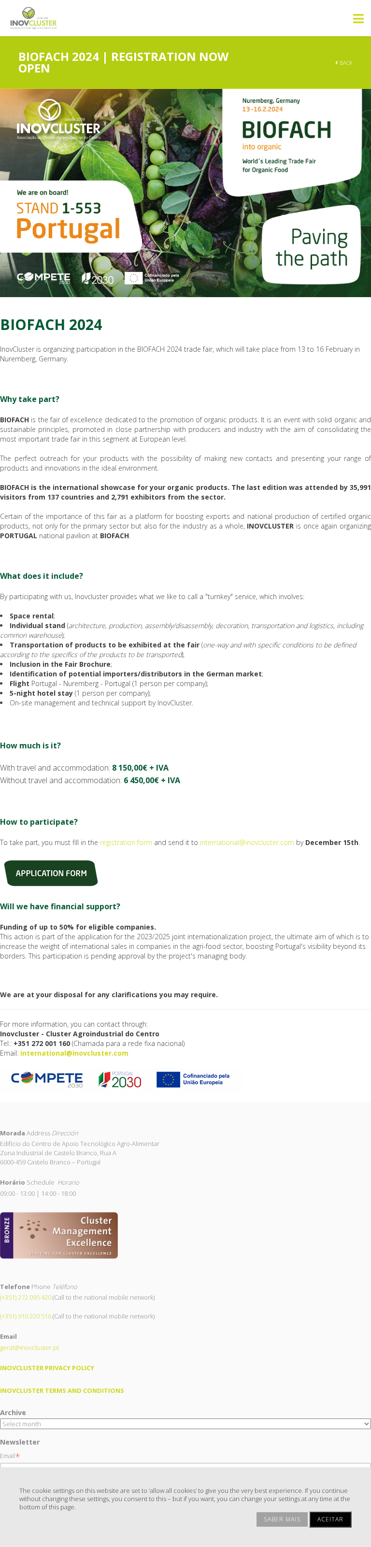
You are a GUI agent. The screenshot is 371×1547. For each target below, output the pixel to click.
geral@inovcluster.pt (29, 1347)
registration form (126, 842)
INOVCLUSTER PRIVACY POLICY (47, 1367)
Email (10, 1455)
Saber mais (282, 1519)
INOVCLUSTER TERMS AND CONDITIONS (62, 1390)
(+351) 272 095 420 (25, 1297)
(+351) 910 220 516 (25, 1316)
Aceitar (330, 1519)
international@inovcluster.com (247, 842)
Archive (13, 1412)
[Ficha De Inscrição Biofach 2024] (51, 872)
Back (345, 62)
